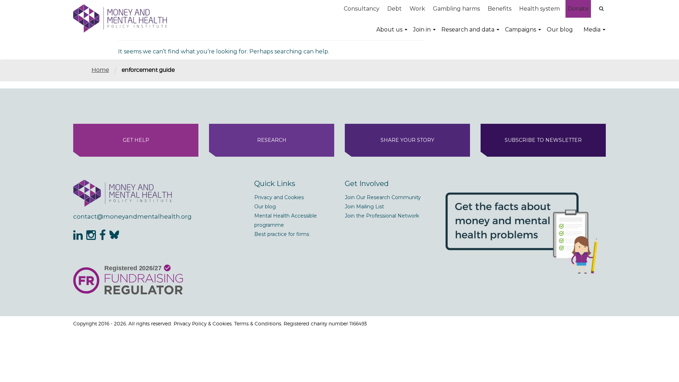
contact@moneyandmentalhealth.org (132, 216)
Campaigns (520, 29)
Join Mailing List (364, 206)
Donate (578, 8)
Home (100, 69)
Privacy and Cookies (279, 197)
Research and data (467, 29)
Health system (539, 8)
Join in (422, 29)
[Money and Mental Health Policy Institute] (120, 18)
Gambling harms (456, 8)
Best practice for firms (281, 234)
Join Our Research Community (383, 197)
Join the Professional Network (382, 216)
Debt (394, 8)
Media (592, 29)
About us (389, 29)
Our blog (560, 29)
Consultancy (361, 8)
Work (417, 8)
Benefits (499, 8)
